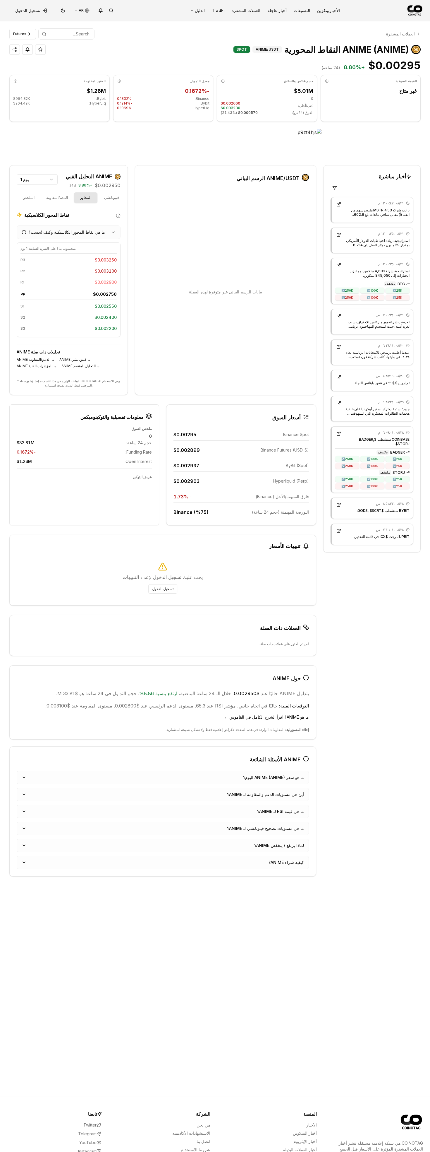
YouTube (88, 1142)
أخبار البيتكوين (305, 1133)
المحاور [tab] (85, 197)
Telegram (87, 1133)
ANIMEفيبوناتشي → (75, 359)
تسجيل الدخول (27, 10)
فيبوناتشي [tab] (111, 197)
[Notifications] (100, 10)
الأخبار (334, 10)
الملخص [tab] (29, 197)
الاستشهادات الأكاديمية (191, 1133)
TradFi (218, 10)
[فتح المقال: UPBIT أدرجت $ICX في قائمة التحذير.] (338, 530)
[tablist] (98, 197)
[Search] (111, 10)
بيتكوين (323, 10)
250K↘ (347, 297)
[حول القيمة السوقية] (326, 81)
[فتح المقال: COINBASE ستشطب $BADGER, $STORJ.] (338, 433)
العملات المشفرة (246, 10)
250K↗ (347, 290)
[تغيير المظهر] (63, 10)
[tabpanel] (69, 292)
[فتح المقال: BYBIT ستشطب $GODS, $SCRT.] (338, 504)
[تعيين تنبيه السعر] (27, 49)
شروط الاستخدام (195, 1149)
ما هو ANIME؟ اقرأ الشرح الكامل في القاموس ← (266, 717)
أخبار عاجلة (277, 10)
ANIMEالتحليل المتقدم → (80, 366)
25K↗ (397, 290)
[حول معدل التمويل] (119, 81)
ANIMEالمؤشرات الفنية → (37, 366)
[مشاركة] (14, 49)
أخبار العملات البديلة (300, 1149)
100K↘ (372, 297)
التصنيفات (302, 10)
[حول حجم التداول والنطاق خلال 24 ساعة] (223, 81)
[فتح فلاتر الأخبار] (335, 188)
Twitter (90, 1124)
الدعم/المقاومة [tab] (57, 197)
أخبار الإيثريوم (305, 1141)
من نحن (203, 1124)
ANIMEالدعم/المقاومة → (36, 359)
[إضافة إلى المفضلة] (40, 49)
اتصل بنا (203, 1141)
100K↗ (372, 290)
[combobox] (37, 179)
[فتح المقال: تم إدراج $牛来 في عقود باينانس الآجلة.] (338, 377)
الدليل (200, 10)
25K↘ (397, 297)
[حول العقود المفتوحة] (15, 81)
